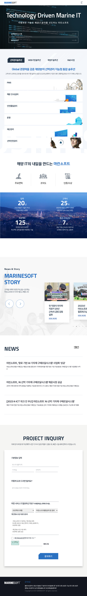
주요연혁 (18, 183)
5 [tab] (86, 326)
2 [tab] (76, 326)
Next (20, 304)
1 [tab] (73, 326)
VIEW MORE (53, 318)
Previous (9, 304)
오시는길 (27, 582)
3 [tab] (80, 326)
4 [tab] (83, 326)
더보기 (76, 347)
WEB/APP (15, 40)
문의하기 (48, 556)
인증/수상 (68, 183)
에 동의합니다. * (24, 538)
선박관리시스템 (16, 34)
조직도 (43, 183)
